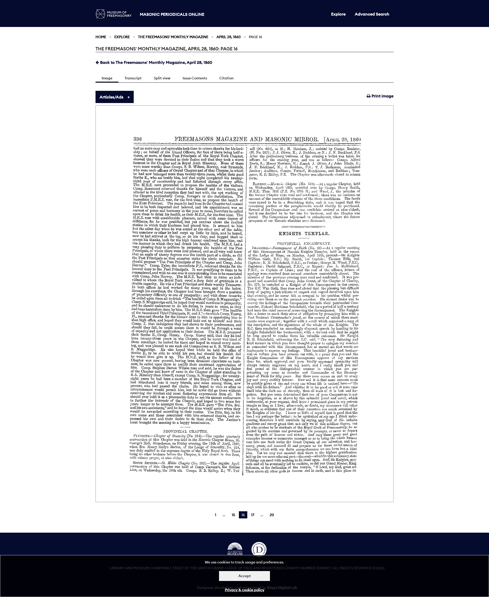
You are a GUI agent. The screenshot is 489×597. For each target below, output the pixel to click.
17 (252, 515)
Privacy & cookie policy (244, 590)
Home (101, 37)
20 (272, 515)
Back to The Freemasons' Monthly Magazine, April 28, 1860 (155, 62)
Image (107, 78)
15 (233, 515)
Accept (244, 576)
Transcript (133, 78)
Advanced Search (372, 14)
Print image (382, 95)
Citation (226, 78)
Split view (162, 78)
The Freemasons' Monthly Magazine (173, 37)
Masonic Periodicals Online (172, 14)
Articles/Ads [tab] (111, 96)
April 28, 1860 (228, 37)
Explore (338, 14)
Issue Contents (195, 78)
